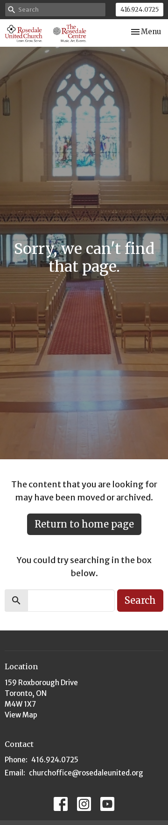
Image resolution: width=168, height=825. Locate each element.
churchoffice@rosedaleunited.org (86, 772)
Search (140, 600)
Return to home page (84, 524)
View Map (21, 714)
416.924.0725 (139, 10)
